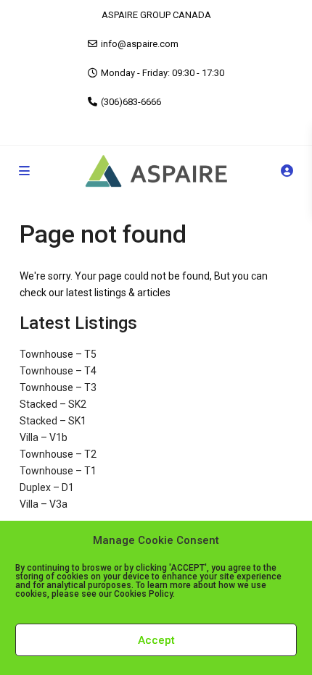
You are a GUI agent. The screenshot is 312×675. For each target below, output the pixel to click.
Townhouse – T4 (58, 371)
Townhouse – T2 (58, 454)
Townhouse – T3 (58, 387)
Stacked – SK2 (53, 404)
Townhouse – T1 (58, 471)
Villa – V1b (43, 437)
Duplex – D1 (47, 487)
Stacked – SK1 (53, 421)
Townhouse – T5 (58, 354)
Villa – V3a (43, 504)
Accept (156, 640)
